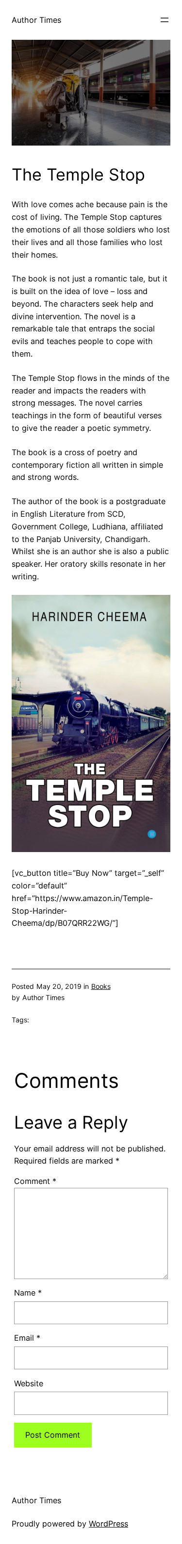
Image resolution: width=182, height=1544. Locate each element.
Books (101, 986)
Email (27, 1338)
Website (28, 1383)
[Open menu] (164, 20)
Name (28, 1293)
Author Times (36, 20)
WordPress (108, 1523)
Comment (35, 1181)
